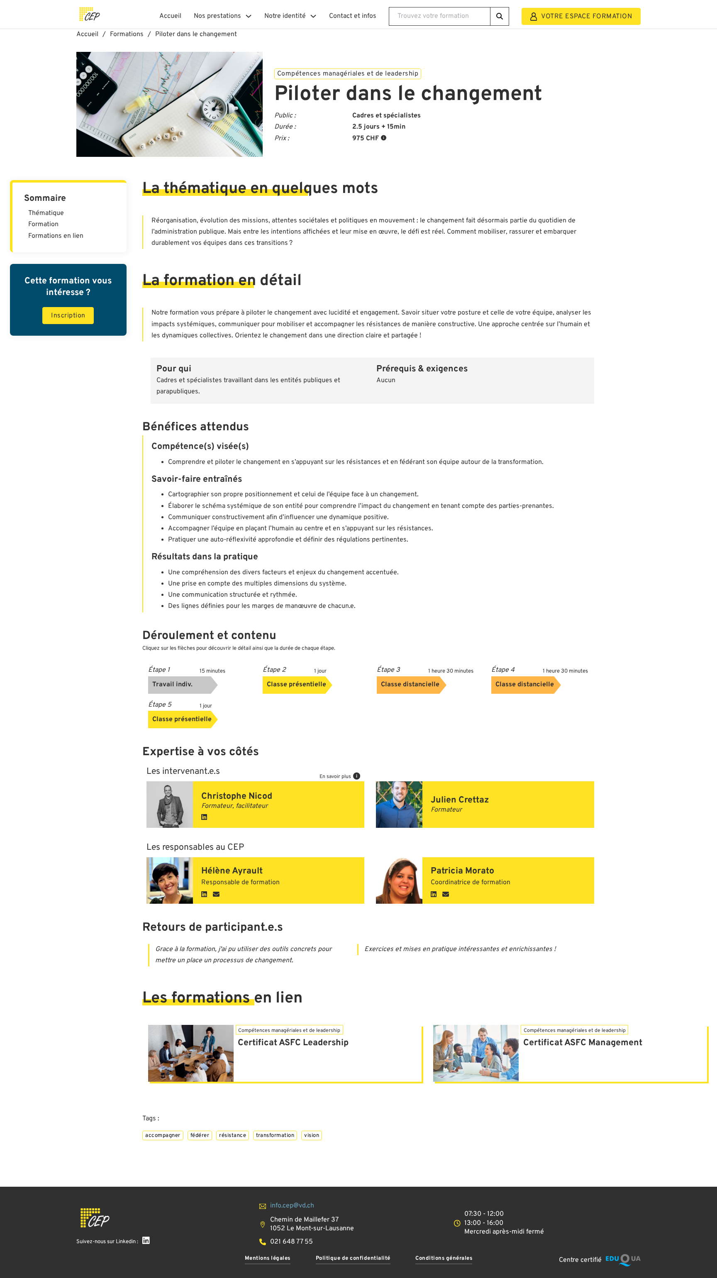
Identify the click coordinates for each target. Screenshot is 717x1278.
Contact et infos (352, 16)
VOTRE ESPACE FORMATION (586, 16)
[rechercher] (499, 16)
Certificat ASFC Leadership (293, 1043)
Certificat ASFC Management (582, 1043)
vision (311, 1135)
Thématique (46, 213)
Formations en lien (55, 236)
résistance (232, 1135)
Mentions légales (267, 1258)
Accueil (170, 16)
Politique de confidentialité (353, 1258)
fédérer (200, 1135)
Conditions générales (443, 1258)
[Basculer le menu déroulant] (248, 16)
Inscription (68, 316)
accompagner (162, 1135)
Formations (127, 34)
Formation (43, 224)
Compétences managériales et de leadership (348, 74)
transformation (275, 1135)
